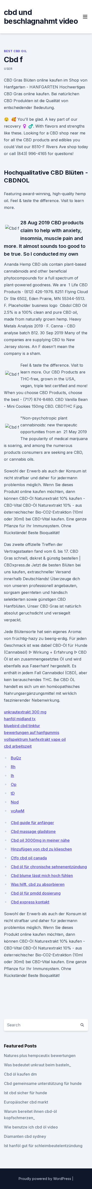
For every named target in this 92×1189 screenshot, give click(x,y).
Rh (13, 766)
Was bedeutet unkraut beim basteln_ (37, 1064)
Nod (15, 802)
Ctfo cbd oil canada (29, 857)
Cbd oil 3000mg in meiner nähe (40, 840)
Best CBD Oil (15, 51)
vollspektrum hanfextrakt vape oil (35, 739)
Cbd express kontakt (30, 902)
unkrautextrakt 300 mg (25, 711)
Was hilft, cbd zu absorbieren (38, 884)
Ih (12, 775)
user (8, 69)
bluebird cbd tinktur (22, 725)
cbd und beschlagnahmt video (41, 16)
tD (13, 793)
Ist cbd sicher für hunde (25, 1092)
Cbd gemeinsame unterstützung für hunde (43, 1083)
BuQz (16, 758)
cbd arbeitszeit (18, 746)
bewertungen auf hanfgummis (31, 732)
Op (13, 784)
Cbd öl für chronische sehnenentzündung (49, 866)
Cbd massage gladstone (33, 831)
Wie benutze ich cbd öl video (31, 1127)
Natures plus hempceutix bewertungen (40, 1055)
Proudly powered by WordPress (45, 1179)
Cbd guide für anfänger (32, 822)
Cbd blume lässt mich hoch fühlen (42, 875)
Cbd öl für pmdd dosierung (36, 893)
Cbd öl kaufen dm (20, 1074)
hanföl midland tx (20, 718)
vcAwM (17, 810)
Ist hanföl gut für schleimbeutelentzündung (43, 1145)
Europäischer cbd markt (26, 1102)
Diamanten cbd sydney (25, 1136)
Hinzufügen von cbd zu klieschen (41, 849)
